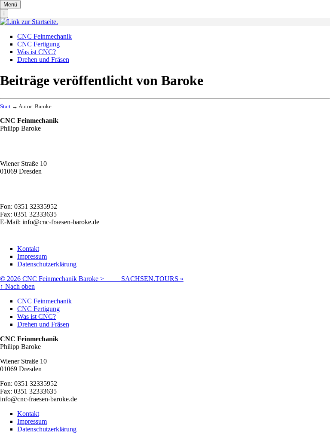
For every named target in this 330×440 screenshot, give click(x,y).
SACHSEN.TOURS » (152, 278)
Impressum (32, 256)
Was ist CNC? (36, 51)
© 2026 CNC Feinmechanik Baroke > (60, 278)
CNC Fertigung (38, 44)
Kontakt (28, 248)
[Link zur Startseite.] (29, 21)
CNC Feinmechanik (44, 36)
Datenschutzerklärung (46, 264)
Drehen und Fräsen (43, 59)
